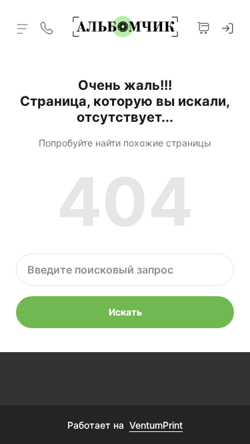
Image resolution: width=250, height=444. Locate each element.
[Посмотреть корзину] (203, 27)
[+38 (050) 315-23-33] (46, 27)
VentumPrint (156, 425)
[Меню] (22, 28)
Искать (125, 312)
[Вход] (227, 27)
